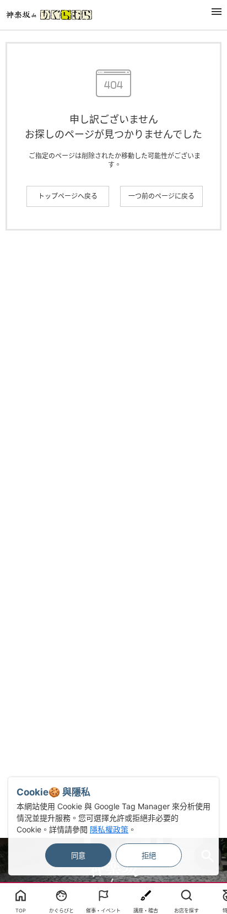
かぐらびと (61, 910)
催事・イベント (103, 910)
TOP (20, 910)
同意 (78, 856)
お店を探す (186, 910)
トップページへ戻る (68, 196)
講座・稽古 (145, 910)
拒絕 (149, 856)
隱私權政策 (109, 829)
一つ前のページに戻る (161, 196)
